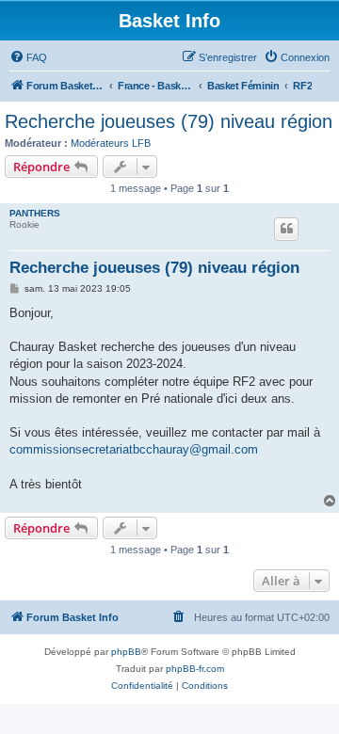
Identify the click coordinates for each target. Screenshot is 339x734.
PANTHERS (34, 213)
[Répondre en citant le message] (286, 228)
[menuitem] (28, 57)
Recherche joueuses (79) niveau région (168, 121)
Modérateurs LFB (111, 143)
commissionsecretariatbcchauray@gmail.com (133, 449)
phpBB (126, 651)
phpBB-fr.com (195, 668)
